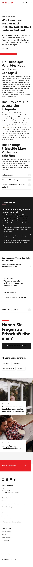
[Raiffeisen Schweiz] (7, 2)
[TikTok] (15, 479)
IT (9, 554)
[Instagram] (11, 479)
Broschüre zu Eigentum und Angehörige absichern (11, 265)
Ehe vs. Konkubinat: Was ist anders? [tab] (13, 186)
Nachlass (21, 368)
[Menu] (30, 2)
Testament (7, 127)
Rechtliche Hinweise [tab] (10, 310)
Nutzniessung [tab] (7, 175)
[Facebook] (7, 479)
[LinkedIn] (3, 479)
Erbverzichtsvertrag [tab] (10, 180)
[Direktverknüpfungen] (22, 2)
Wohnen (6, 363)
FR (6, 554)
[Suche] (26, 2)
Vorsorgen (16, 363)
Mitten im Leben (8, 368)
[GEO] (25, 465)
